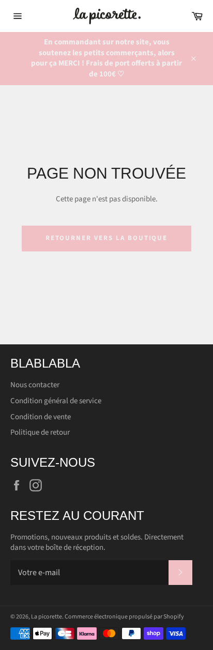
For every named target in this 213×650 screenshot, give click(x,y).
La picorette (46, 616)
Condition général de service (55, 400)
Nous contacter (34, 384)
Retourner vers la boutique (106, 238)
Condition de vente (40, 416)
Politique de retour (40, 432)
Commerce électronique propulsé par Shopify (124, 616)
